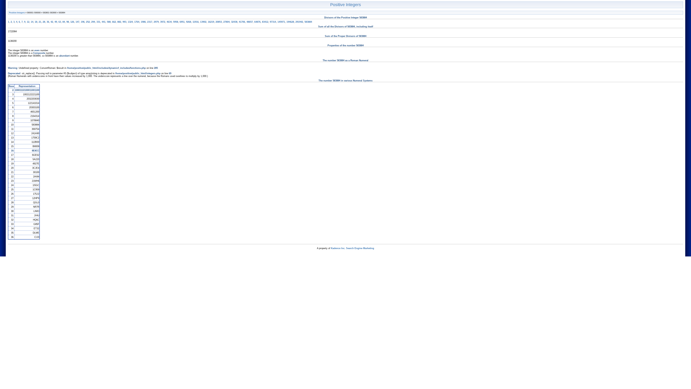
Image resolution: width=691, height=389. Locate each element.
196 (83, 22)
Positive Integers (345, 4)
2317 (149, 22)
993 (124, 22)
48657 (250, 22)
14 (32, 22)
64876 (257, 22)
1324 (130, 22)
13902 (203, 22)
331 (98, 22)
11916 (196, 22)
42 (52, 22)
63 (59, 22)
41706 (242, 22)
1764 (136, 22)
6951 (182, 22)
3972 (162, 22)
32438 (234, 22)
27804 (226, 22)
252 (88, 22)
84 (63, 22)
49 (56, 22)
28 (44, 22)
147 (77, 22)
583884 (308, 22)
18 (36, 22)
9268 (188, 22)
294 (93, 22)
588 (109, 22)
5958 (175, 22)
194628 (290, 22)
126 (72, 22)
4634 (169, 22)
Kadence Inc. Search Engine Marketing (352, 248)
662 (114, 22)
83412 (265, 22)
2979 (156, 22)
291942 (299, 22)
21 (40, 22)
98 (67, 22)
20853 (219, 22)
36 (48, 22)
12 (28, 22)
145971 (281, 22)
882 (119, 22)
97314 (273, 22)
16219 (211, 22)
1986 (143, 22)
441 (103, 22)
